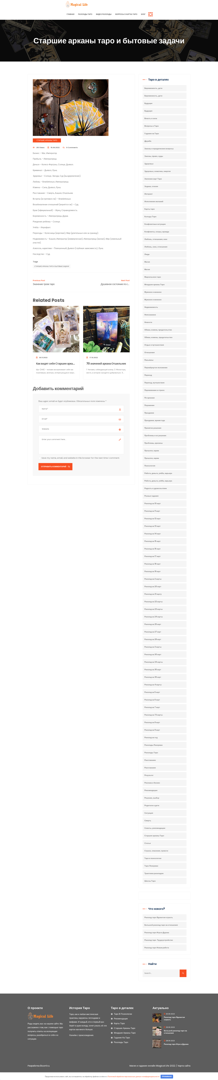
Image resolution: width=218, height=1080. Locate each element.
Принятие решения (152, 428)
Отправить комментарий (54, 466)
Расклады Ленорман (153, 745)
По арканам (149, 397)
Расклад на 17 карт (152, 556)
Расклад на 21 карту (153, 594)
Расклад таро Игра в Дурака (156, 932)
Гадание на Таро (151, 133)
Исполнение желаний (153, 201)
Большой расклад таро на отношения (161, 925)
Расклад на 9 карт (152, 730)
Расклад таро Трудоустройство (158, 940)
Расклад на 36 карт (152, 677)
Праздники (149, 413)
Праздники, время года (154, 420)
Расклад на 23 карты (153, 609)
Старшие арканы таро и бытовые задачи (51, 266)
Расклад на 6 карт (152, 699)
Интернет (148, 194)
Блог (143, 14)
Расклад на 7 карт (152, 707)
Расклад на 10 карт (152, 503)
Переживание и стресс (154, 390)
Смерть (147, 820)
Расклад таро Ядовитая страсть (158, 917)
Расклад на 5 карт (152, 692)
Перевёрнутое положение (155, 367)
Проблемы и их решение (155, 435)
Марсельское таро (152, 277)
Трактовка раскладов (154, 873)
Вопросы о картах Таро (126, 14)
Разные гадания (151, 496)
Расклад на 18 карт (152, 564)
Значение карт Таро (153, 179)
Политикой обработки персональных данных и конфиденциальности (133, 1076)
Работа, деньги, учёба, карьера (158, 473)
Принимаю (167, 1076)
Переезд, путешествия (154, 382)
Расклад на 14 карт (152, 533)
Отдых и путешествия (154, 345)
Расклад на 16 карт (152, 548)
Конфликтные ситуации (155, 224)
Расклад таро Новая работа (156, 947)
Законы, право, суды (153, 156)
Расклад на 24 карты (153, 616)
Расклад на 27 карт (152, 632)
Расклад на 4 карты (153, 684)
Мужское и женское (152, 292)
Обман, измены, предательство (158, 337)
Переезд (148, 375)
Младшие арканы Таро (154, 284)
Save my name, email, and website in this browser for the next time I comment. (81, 458)
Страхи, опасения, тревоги (156, 850)
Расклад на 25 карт (152, 624)
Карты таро (149, 209)
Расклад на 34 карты (153, 662)
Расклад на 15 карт (152, 541)
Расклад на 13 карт (152, 526)
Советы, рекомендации (154, 828)
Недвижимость (151, 307)
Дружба (147, 141)
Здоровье (148, 163)
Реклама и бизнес (152, 783)
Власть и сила (150, 118)
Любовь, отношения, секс (155, 239)
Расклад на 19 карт (152, 571)
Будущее (148, 103)
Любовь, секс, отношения (155, 246)
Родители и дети (151, 805)
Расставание (150, 760)
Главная (70, 14)
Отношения (149, 352)
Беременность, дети (153, 88)
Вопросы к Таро (151, 126)
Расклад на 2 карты (152, 579)
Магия (147, 262)
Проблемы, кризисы (153, 443)
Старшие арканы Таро (47, 140)
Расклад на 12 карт (152, 518)
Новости (148, 322)
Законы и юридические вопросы (159, 148)
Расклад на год (151, 737)
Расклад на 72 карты (153, 715)
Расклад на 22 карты (153, 601)
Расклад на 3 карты (152, 647)
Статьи (147, 843)
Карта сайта (184, 1065)
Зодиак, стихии (151, 186)
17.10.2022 (93, 357)
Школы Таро (150, 881)
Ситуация (148, 813)
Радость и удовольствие (155, 488)
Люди (146, 254)
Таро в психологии (152, 858)
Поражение (149, 405)
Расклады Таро (85, 14)
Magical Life (162, 1065)
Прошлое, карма (151, 450)
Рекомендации (150, 790)
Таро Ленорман (151, 866)
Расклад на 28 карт (152, 639)
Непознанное (150, 314)
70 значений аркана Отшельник (106, 364)
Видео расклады (104, 14)
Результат (148, 775)
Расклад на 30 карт (152, 654)
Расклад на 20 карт (152, 586)
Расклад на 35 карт (152, 669)
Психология (149, 465)
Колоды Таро (150, 216)
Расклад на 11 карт (152, 511)
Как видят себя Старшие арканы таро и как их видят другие (56, 364)
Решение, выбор (151, 798)
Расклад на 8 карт (152, 722)
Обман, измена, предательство (158, 330)
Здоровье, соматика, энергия (157, 171)
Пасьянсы (148, 360)
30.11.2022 (43, 357)
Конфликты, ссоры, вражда (156, 231)
